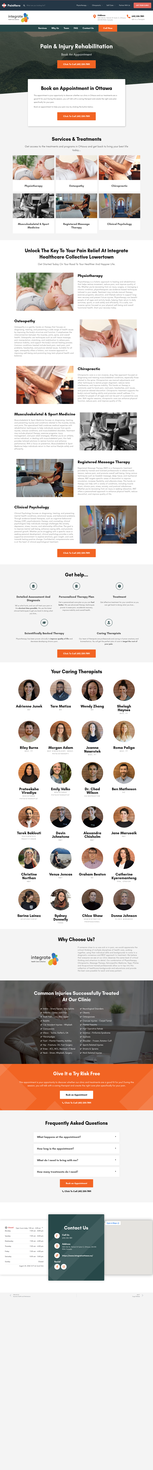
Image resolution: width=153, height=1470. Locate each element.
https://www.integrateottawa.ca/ (77, 1255)
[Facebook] (57, 1267)
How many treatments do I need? (57, 1171)
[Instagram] (64, 1267)
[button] (76, 1137)
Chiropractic (96, 5)
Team (66, 28)
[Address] (94, 16)
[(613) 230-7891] (128, 16)
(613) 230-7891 (138, 16)
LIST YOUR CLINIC (142, 5)
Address (101, 15)
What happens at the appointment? (59, 1137)
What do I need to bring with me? (57, 1160)
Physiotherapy (81, 5)
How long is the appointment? (55, 1148)
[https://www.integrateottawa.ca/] (57, 1255)
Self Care (110, 5)
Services (42, 28)
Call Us (65, 1235)
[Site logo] (11, 5)
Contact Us (88, 28)
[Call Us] (57, 1236)
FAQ (76, 28)
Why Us (55, 28)
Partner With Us (124, 5)
